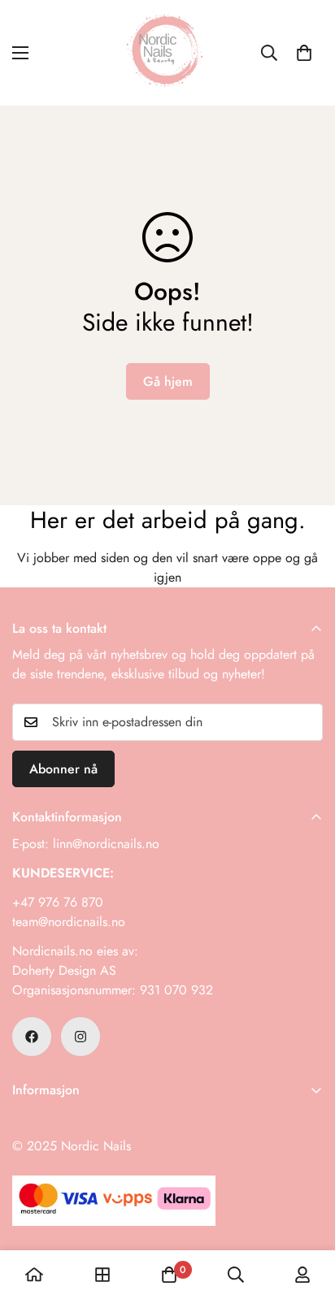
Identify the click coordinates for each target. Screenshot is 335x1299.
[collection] (102, 1275)
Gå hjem (168, 381)
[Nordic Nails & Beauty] (167, 53)
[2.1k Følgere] (80, 1036)
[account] (302, 1275)
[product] (34, 1274)
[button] (304, 52)
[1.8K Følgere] (31, 1036)
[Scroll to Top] (305, 1213)
